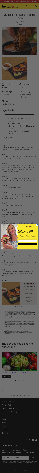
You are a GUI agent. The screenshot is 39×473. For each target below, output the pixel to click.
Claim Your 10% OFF (27, 244)
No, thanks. (27, 246)
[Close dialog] (37, 225)
